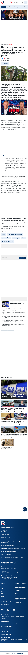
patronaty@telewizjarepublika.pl (9, 572)
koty (8, 238)
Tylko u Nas (4, 594)
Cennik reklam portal (6, 601)
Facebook (20, 610)
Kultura (3, 586)
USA (3, 234)
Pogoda (17, 595)
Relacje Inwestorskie (20, 605)
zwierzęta (16, 238)
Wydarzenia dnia (7, 241)
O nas (2, 599)
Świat (10, 44)
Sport (2, 591)
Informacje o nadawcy (20, 583)
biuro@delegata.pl (6, 578)
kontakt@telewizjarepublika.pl (9, 568)
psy (3, 238)
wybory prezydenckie (15, 234)
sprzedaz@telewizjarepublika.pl (9, 563)
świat (23, 238)
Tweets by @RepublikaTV (7, 330)
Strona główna (4, 44)
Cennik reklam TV (5, 604)
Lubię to (6, 63)
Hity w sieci (22, 257)
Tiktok (26, 610)
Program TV (18, 602)
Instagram (14, 610)
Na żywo (15, 2)
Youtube (2, 610)
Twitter (8, 610)
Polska (2, 588)
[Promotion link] (14, 15)
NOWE (3, 7)
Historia (3, 583)
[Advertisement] (14, 648)
